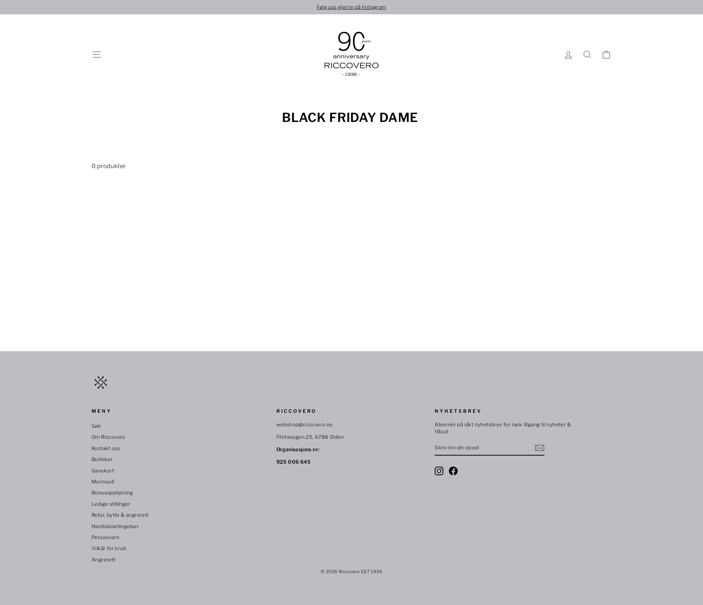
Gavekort (103, 471)
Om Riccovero (108, 437)
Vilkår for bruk (109, 548)
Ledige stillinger (111, 504)
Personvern (105, 537)
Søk (96, 426)
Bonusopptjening (112, 492)
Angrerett (104, 560)
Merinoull (103, 482)
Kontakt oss (106, 448)
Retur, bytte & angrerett (120, 515)
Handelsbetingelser (115, 526)
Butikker (102, 459)
